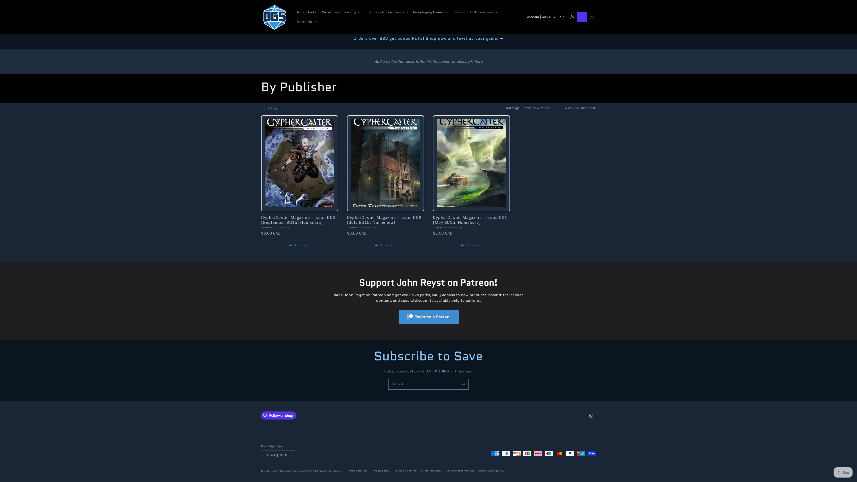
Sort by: (512, 108)
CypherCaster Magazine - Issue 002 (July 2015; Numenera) (384, 220)
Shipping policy (431, 470)
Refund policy (357, 470)
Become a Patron (432, 316)
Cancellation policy (491, 470)
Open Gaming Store (285, 470)
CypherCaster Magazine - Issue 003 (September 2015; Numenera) (298, 220)
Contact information (460, 470)
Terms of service (406, 470)
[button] (340, 12)
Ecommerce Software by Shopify (321, 470)
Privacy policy (380, 470)
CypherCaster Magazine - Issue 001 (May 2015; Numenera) (470, 220)
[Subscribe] (463, 384)
